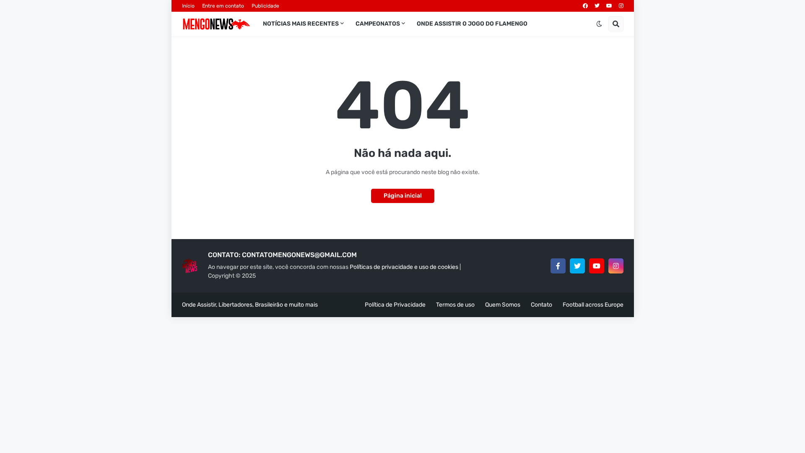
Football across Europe (593, 304)
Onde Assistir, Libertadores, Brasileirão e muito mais (250, 304)
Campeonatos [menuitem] (378, 23)
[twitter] (597, 6)
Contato (541, 304)
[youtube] (609, 6)
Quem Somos (502, 304)
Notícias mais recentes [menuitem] (301, 23)
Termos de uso (455, 304)
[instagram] (621, 6)
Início (188, 6)
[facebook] (585, 6)
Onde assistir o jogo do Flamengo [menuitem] (472, 23)
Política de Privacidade (395, 304)
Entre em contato (223, 6)
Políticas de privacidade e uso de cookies (404, 267)
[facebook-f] (558, 265)
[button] (599, 23)
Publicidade (265, 6)
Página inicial (403, 195)
